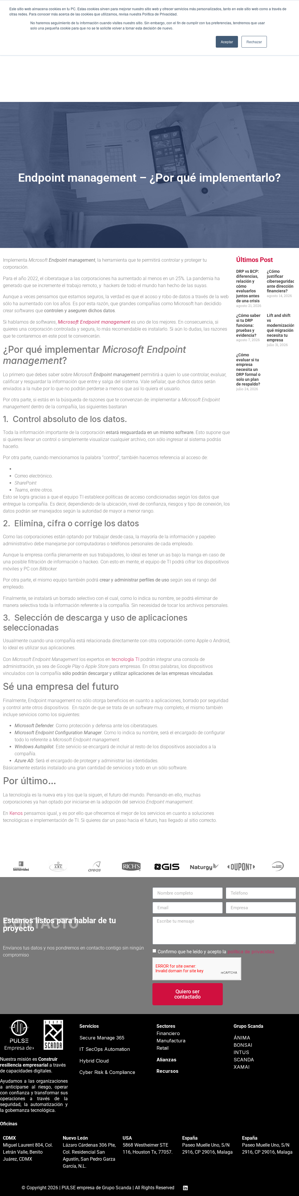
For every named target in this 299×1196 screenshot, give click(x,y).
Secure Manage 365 (101, 1038)
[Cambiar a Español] (261, 81)
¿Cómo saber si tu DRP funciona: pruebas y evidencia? (248, 325)
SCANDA (244, 1060)
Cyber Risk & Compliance (107, 1072)
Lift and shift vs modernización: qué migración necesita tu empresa (281, 327)
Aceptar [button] (227, 41)
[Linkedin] (34, 81)
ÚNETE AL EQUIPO (129, 79)
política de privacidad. (251, 951)
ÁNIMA (242, 1038)
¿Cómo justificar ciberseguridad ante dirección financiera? (281, 281)
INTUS (241, 1052)
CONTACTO (209, 79)
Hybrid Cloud (94, 1061)
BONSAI (243, 1045)
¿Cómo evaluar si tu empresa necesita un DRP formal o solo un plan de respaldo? (248, 370)
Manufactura (171, 1041)
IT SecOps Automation (104, 1049)
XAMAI (242, 1067)
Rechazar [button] (254, 41)
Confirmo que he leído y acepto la (216, 951)
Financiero (168, 1033)
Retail (162, 1048)
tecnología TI (125, 659)
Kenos (16, 813)
